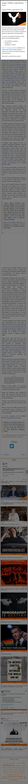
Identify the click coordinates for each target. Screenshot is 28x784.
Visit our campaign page (8, 47)
